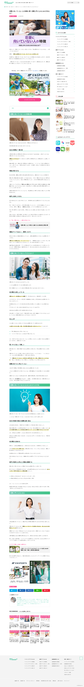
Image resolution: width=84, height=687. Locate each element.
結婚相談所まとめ (60, 63)
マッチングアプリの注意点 (62, 76)
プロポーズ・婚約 (60, 89)
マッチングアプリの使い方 (30, 668)
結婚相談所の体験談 (55, 661)
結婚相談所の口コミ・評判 (57, 663)
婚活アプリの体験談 (43, 661)
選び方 (62, 44)
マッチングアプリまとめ (61, 36)
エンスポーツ (35, 70)
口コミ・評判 (64, 41)
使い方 (62, 46)
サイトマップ (66, 680)
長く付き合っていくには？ (62, 86)
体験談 (62, 39)
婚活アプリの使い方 (43, 668)
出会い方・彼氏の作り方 (62, 81)
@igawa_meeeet (20, 605)
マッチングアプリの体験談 (30, 661)
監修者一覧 (23, 680)
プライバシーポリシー (30, 680)
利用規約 (38, 680)
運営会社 (54, 680)
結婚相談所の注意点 (61, 79)
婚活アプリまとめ (60, 49)
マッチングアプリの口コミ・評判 (31, 663)
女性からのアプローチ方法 (62, 84)
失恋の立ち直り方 (60, 91)
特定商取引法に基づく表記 (46, 680)
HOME (7, 6)
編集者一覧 (17, 680)
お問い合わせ (60, 680)
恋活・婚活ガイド (12, 6)
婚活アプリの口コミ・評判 (45, 663)
